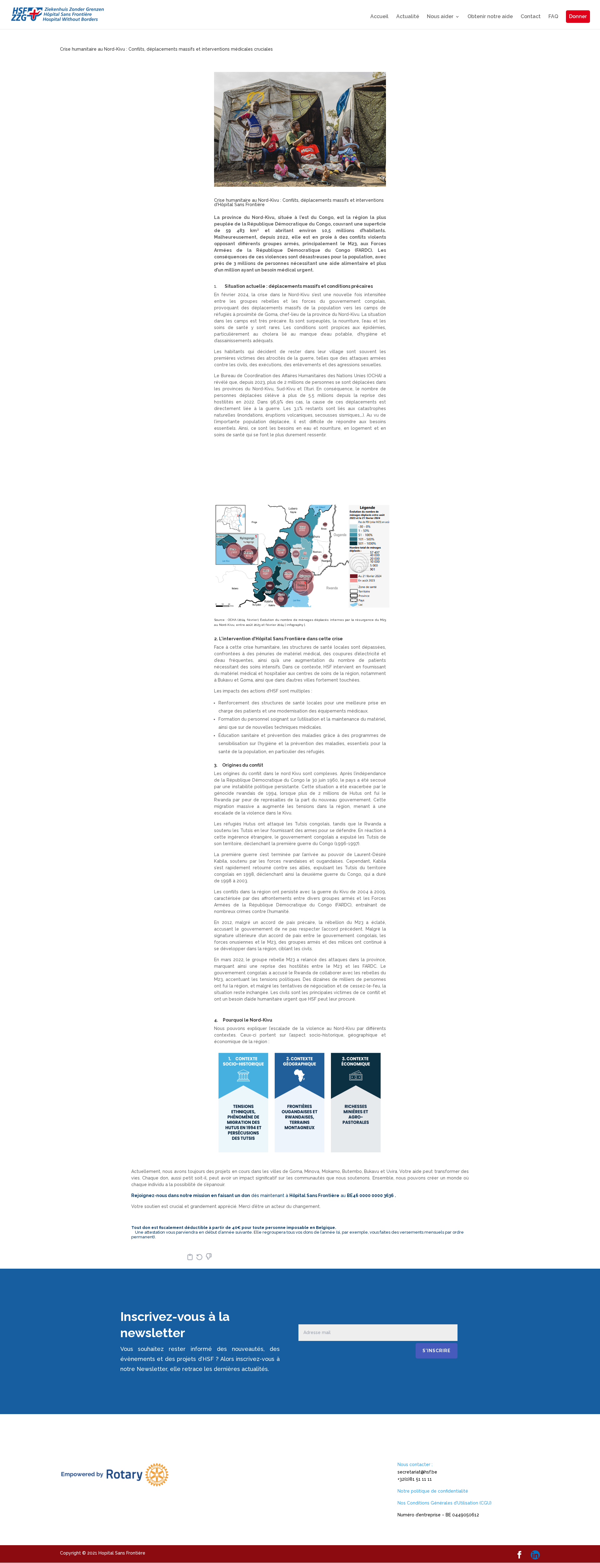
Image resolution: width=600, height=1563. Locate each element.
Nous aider (440, 16)
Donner (578, 16)
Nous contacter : (415, 1464)
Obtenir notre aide (490, 16)
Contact (531, 16)
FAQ (553, 16)
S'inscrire (436, 1350)
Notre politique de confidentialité (433, 1491)
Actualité (407, 16)
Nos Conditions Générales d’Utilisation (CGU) (445, 1502)
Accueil (379, 16)
